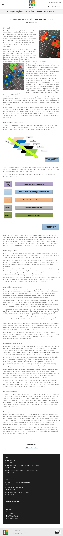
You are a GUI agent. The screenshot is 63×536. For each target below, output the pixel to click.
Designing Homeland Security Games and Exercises (18, 492)
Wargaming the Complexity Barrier (14, 487)
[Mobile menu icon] (3, 4)
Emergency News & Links (12, 501)
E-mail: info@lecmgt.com (14, 518)
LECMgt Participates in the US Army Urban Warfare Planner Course (22, 465)
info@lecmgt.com (57, 6)
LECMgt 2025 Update (10, 460)
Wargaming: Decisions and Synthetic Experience (17, 482)
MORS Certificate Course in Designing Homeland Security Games (21, 470)
